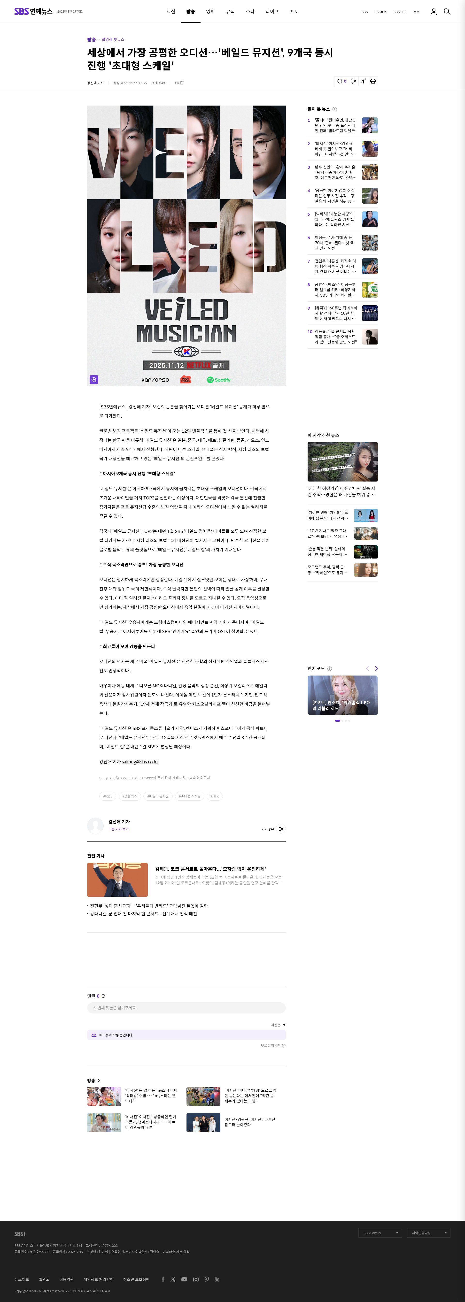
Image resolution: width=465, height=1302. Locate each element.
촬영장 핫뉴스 (113, 39)
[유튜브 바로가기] (184, 1279)
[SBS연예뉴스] (34, 11)
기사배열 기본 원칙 (176, 1251)
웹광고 (44, 1279)
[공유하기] (354, 81)
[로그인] (433, 11)
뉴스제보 (22, 1279)
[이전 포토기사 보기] (367, 668)
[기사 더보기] (97, 1080)
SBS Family (372, 1232)
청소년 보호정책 (136, 1279)
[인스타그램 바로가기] (196, 1279)
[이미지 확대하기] (94, 379)
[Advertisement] (186, 1160)
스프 (416, 11)
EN (177, 82)
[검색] (447, 11)
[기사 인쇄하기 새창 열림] (373, 81)
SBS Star (400, 11)
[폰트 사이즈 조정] (363, 81)
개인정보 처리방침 (99, 1279)
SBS (365, 11)
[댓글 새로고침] (103, 996)
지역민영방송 (421, 1232)
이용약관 (66, 1279)
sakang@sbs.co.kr (140, 761)
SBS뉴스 (380, 11)
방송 (91, 39)
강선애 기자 (95, 82)
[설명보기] (335, 108)
